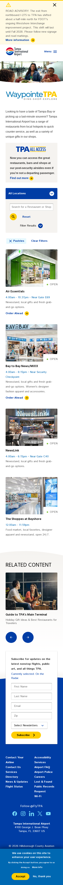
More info (37, 867)
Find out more (19, 178)
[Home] (17, 51)
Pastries (18, 241)
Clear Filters (39, 241)
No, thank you (42, 876)
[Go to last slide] (11, 637)
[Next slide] (28, 637)
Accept (20, 876)
